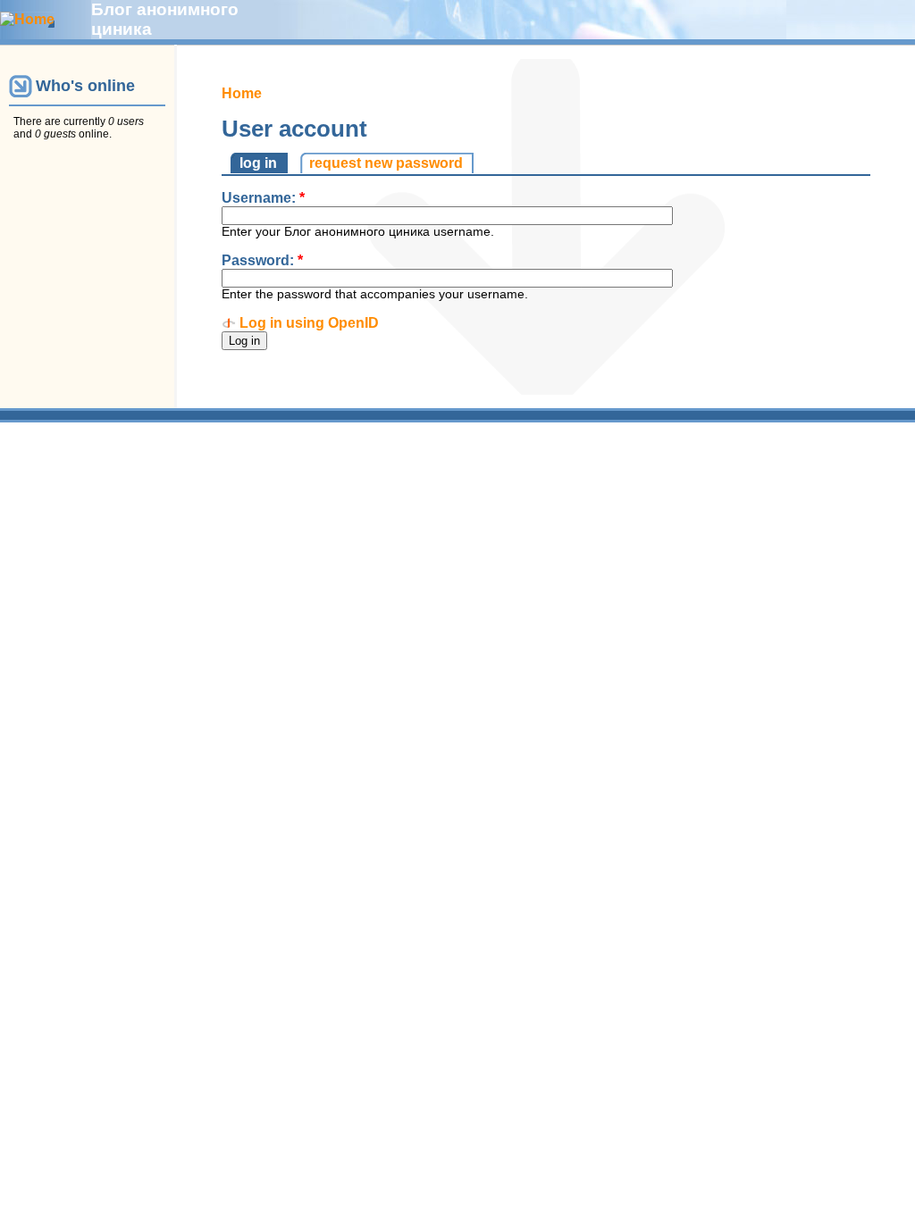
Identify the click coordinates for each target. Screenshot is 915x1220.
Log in (258, 163)
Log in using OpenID (309, 322)
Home (242, 93)
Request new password (386, 163)
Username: (263, 197)
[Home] (27, 19)
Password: (262, 260)
